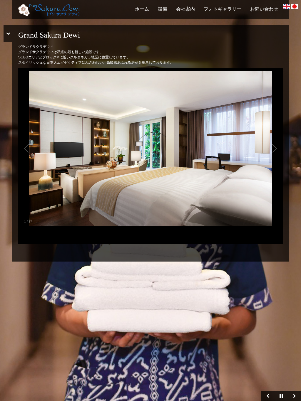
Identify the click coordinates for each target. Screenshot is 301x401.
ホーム (142, 8)
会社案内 (185, 8)
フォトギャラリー (222, 8)
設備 (162, 8)
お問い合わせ (264, 8)
